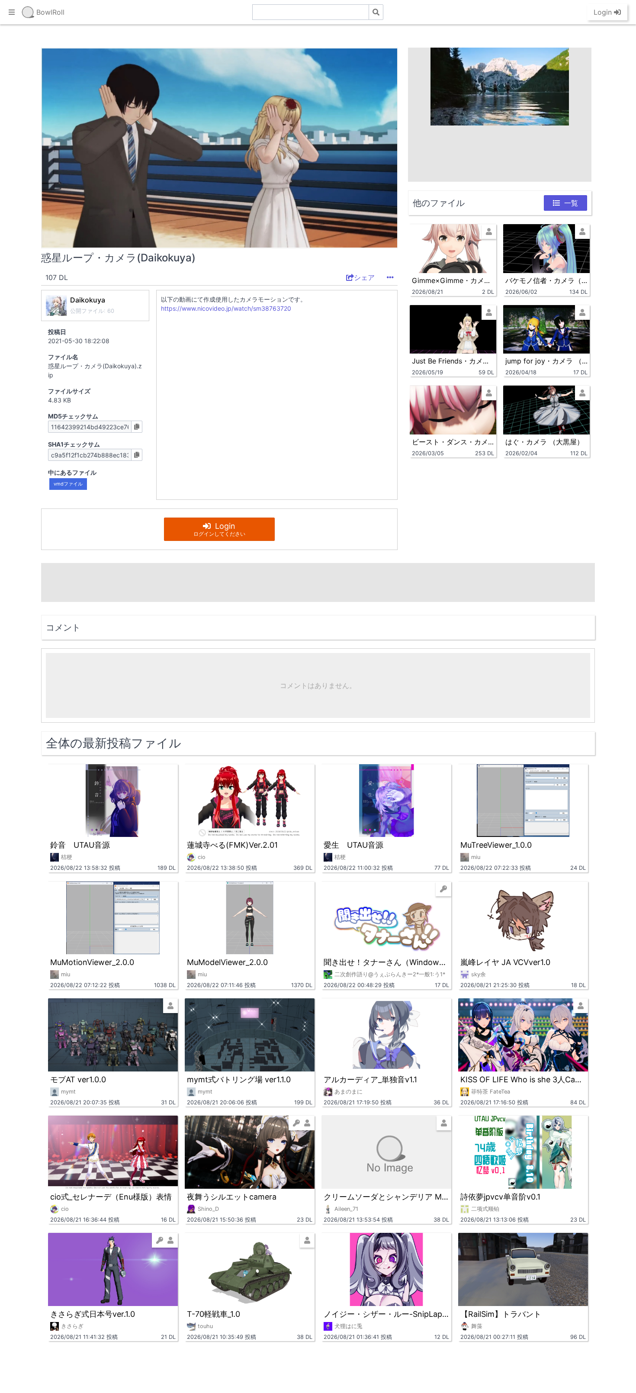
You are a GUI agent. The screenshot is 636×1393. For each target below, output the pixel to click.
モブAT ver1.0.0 (78, 1079)
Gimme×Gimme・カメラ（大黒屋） (453, 280)
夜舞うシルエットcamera (231, 1196)
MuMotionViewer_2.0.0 (92, 962)
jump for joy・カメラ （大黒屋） (546, 361)
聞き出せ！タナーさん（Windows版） (386, 962)
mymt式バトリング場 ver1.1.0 (239, 1079)
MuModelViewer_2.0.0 (227, 962)
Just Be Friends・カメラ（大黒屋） (453, 361)
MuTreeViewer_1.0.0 (496, 844)
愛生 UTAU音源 (353, 844)
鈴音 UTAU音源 (80, 844)
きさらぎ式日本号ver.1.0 (92, 1314)
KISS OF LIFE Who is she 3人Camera (523, 1079)
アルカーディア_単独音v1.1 (370, 1079)
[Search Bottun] (376, 12)
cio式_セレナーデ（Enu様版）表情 (111, 1196)
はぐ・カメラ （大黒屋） (544, 442)
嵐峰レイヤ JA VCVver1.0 (505, 962)
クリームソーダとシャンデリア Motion (386, 1196)
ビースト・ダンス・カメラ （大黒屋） (453, 442)
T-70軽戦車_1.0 (213, 1314)
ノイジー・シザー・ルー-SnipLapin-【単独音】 (386, 1314)
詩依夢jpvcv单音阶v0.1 (500, 1196)
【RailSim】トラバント (500, 1314)
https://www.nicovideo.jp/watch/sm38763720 (226, 308)
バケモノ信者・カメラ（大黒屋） (546, 280)
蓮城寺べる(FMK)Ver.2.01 (232, 844)
